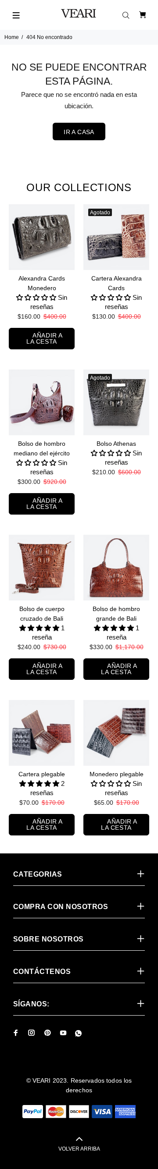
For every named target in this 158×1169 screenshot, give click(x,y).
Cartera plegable (41, 774)
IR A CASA (79, 131)
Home (11, 37)
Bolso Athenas (116, 443)
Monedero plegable (117, 774)
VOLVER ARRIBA (79, 1149)
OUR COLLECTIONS (79, 187)
